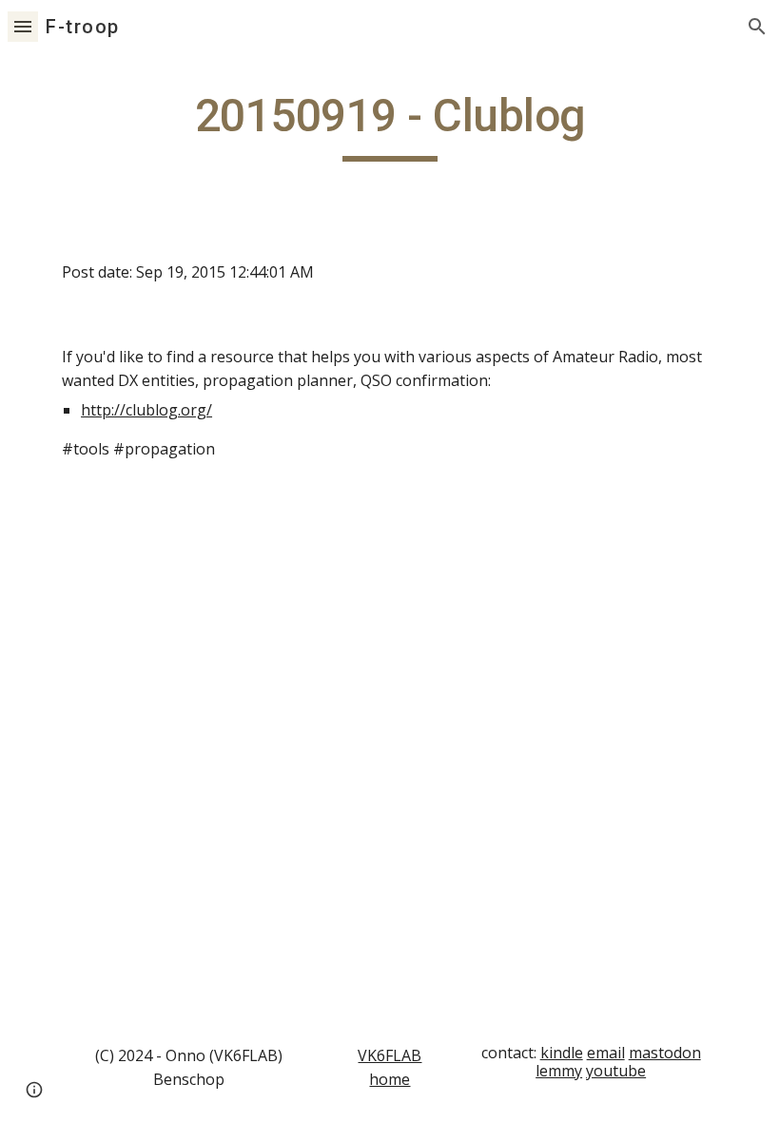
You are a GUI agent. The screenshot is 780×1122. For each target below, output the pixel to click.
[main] (390, 124)
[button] (23, 26)
